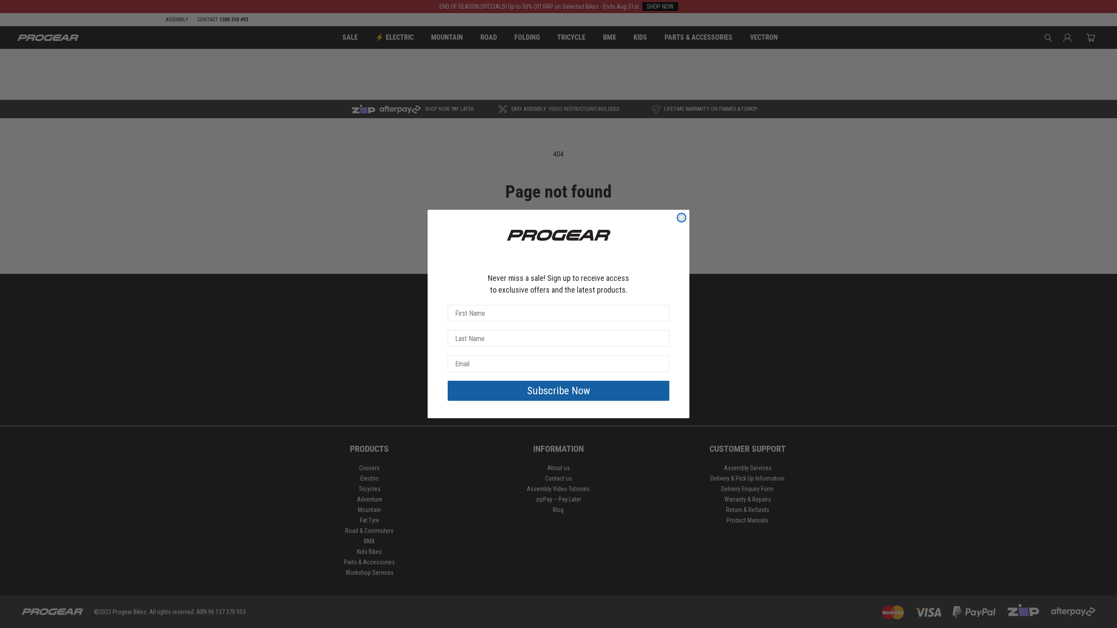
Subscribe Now (558, 391)
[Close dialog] (681, 217)
